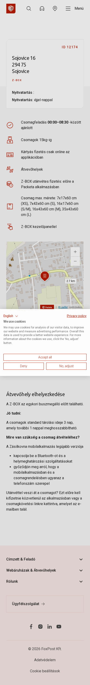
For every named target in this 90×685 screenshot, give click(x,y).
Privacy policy (77, 316)
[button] (10, 316)
